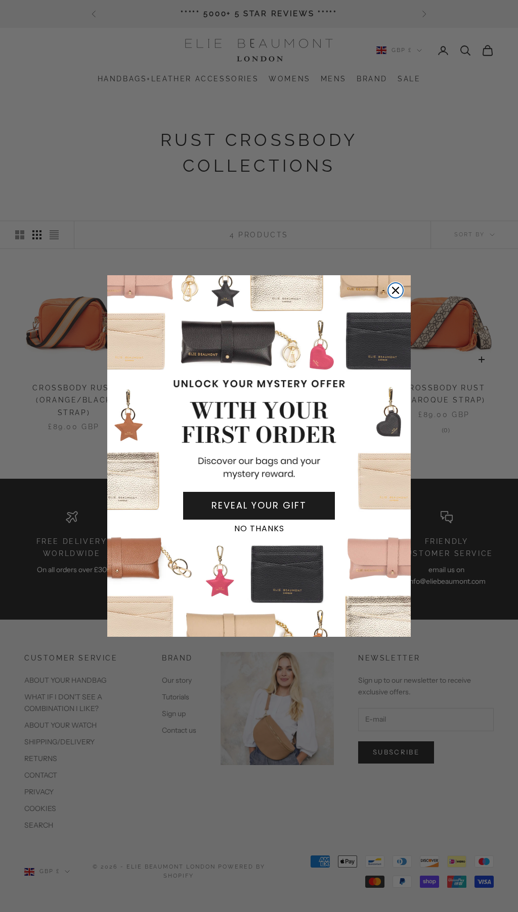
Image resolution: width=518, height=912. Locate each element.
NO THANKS (259, 528)
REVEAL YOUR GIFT (259, 505)
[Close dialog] (395, 290)
